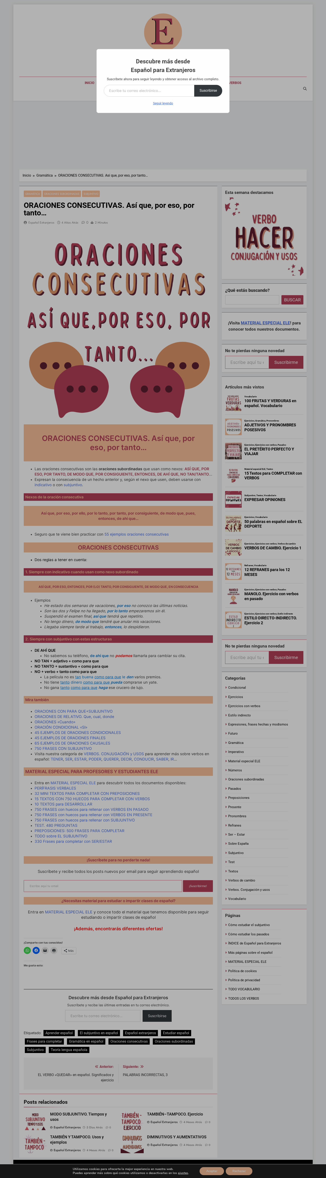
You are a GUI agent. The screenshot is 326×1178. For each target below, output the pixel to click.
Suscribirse (208, 90)
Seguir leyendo (163, 103)
